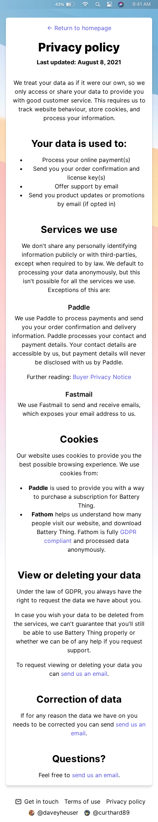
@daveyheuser (57, 812)
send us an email (84, 673)
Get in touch (41, 801)
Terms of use (82, 801)
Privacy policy (126, 801)
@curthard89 (111, 812)
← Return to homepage (79, 28)
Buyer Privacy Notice (102, 377)
